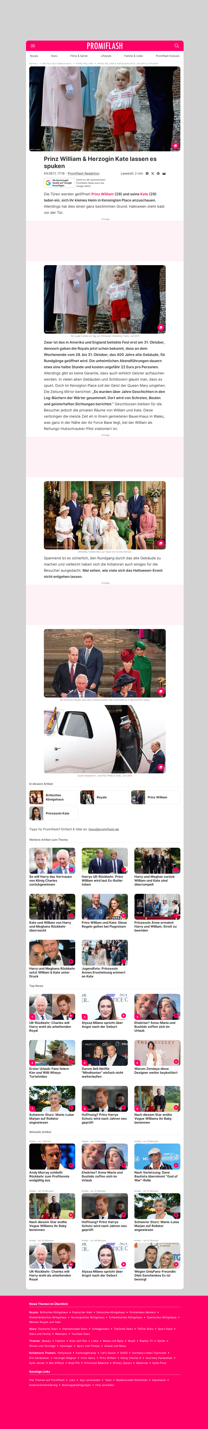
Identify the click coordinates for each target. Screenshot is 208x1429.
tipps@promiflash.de (103, 829)
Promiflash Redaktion (83, 173)
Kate (144, 194)
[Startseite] (104, 46)
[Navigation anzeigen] (32, 45)
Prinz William (102, 194)
